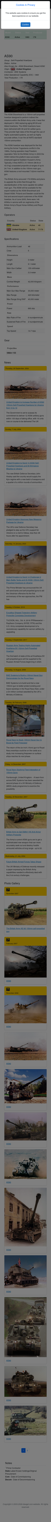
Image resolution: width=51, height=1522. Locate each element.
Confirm (25, 24)
